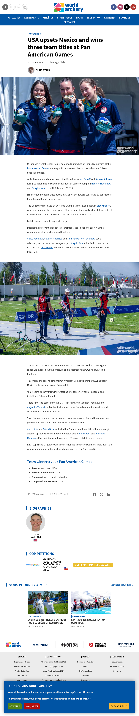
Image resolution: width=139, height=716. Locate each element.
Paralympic (18, 7)
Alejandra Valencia (36, 407)
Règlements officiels (22, 662)
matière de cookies (81, 698)
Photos (85, 666)
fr (5, 7)
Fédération (93, 17)
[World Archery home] (14, 644)
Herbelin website (125, 644)
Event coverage (59, 493)
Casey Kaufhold (35, 238)
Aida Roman (47, 247)
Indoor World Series (53, 675)
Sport (79, 17)
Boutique (124, 17)
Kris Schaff (85, 179)
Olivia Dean (49, 429)
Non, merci (32, 706)
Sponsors (117, 671)
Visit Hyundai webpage (41, 644)
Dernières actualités (120, 584)
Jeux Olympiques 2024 (53, 666)
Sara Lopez (85, 433)
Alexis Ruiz (32, 429)
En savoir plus (118, 706)
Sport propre (22, 675)
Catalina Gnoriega (53, 238)
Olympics (12, 7)
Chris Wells (43, 70)
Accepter (14, 706)
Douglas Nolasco (40, 188)
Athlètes (48, 17)
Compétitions (54, 657)
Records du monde (22, 666)
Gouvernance (117, 662)
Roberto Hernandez (101, 183)
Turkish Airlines (97, 644)
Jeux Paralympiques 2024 (53, 671)
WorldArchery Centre (25, 7)
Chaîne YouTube (85, 671)
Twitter (127, 7)
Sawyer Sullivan (103, 179)
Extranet (69, 22)
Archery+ (109, 17)
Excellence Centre (117, 666)
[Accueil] (68, 7)
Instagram (120, 7)
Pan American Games (38, 168)
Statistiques (64, 17)
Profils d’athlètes (22, 671)
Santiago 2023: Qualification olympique (88, 621)
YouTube (133, 7)
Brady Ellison (103, 205)
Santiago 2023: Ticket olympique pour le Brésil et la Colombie (47, 621)
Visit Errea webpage (69, 644)
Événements (31, 17)
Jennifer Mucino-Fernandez (81, 238)
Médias (86, 657)
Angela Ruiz (77, 243)
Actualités (14, 17)
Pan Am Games (39, 493)
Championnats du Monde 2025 (53, 662)
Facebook (114, 7)
